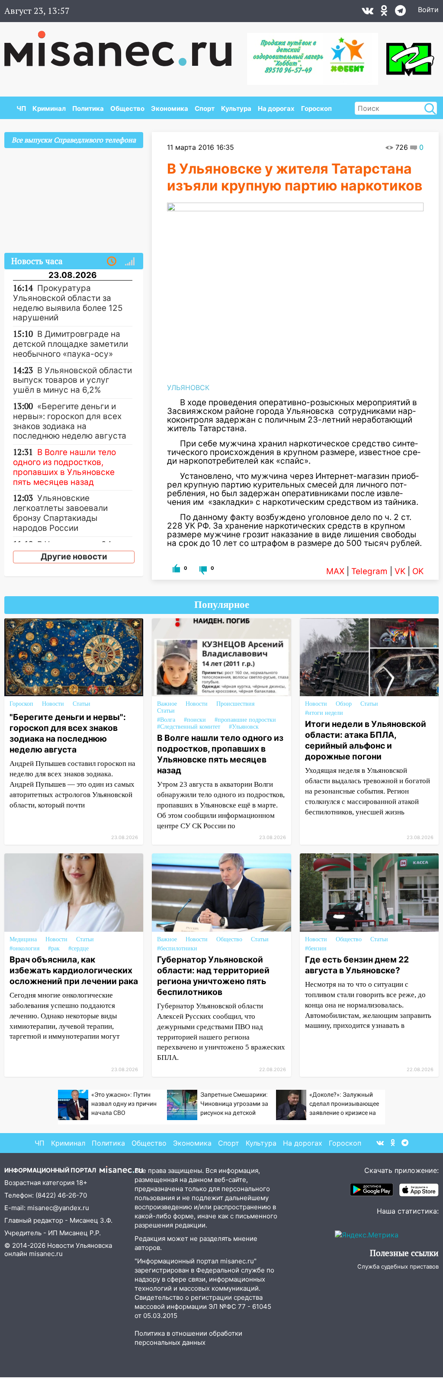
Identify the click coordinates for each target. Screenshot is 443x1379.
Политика (88, 108)
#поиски (195, 720)
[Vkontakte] (367, 12)
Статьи (81, 704)
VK (400, 571)
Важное (167, 704)
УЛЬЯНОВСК (188, 387)
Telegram (369, 571)
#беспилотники (177, 948)
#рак (54, 948)
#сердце (78, 948)
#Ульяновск (244, 726)
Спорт (205, 108)
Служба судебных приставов (398, 1266)
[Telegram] (400, 12)
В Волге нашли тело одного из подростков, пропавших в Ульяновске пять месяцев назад (220, 754)
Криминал (49, 108)
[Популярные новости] (130, 261)
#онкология (24, 948)
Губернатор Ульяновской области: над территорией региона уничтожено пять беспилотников (213, 975)
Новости (53, 704)
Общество (127, 108)
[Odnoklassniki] (384, 12)
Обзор (344, 704)
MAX (335, 571)
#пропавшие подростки (245, 720)
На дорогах (276, 108)
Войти (428, 9)
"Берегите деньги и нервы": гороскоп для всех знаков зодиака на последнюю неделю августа (68, 733)
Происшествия (235, 704)
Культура (236, 108)
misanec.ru (46, 1254)
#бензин (316, 948)
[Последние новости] (111, 261)
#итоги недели (324, 713)
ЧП (21, 108)
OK (418, 571)
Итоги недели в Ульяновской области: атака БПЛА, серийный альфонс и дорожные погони (365, 740)
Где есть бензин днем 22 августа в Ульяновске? (357, 964)
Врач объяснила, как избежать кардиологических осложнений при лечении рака (74, 970)
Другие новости (74, 557)
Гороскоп (316, 108)
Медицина (23, 939)
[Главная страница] (124, 44)
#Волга (166, 720)
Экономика (169, 108)
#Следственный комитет (188, 726)
